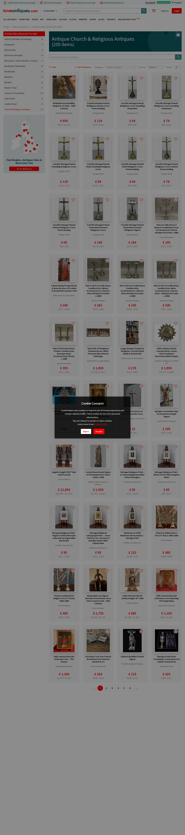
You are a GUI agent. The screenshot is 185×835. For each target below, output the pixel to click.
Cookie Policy (100, 424)
